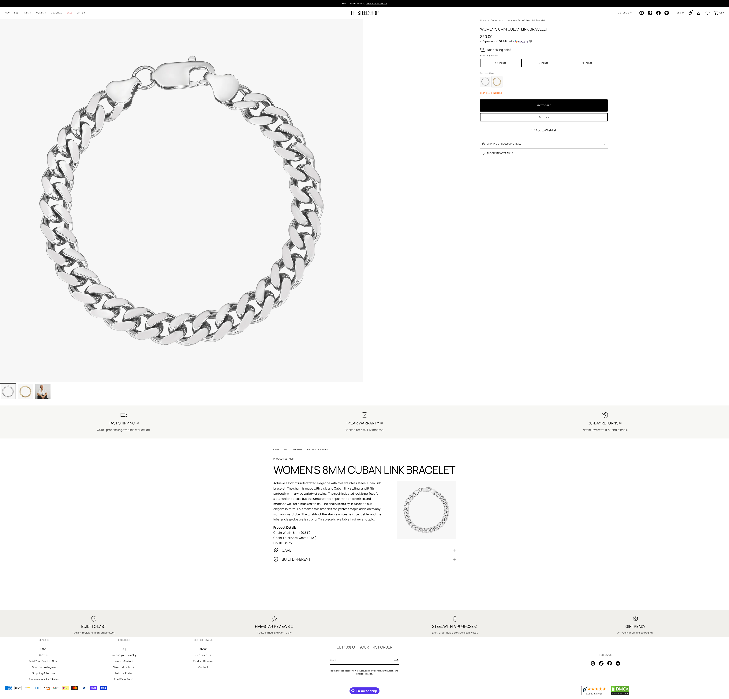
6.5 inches (501, 62)
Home (483, 20)
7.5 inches (587, 62)
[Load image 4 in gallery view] (42, 391)
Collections (497, 20)
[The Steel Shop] (364, 13)
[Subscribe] (396, 660)
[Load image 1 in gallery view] (8, 391)
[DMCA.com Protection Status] (620, 694)
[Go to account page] (698, 13)
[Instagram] (641, 13)
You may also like (317, 449)
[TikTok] (650, 13)
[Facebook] (658, 13)
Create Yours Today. (376, 3)
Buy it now (544, 117)
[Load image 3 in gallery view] (25, 391)
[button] (680, 13)
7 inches (543, 62)
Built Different (293, 449)
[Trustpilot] (667, 13)
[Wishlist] (707, 13)
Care (276, 449)
